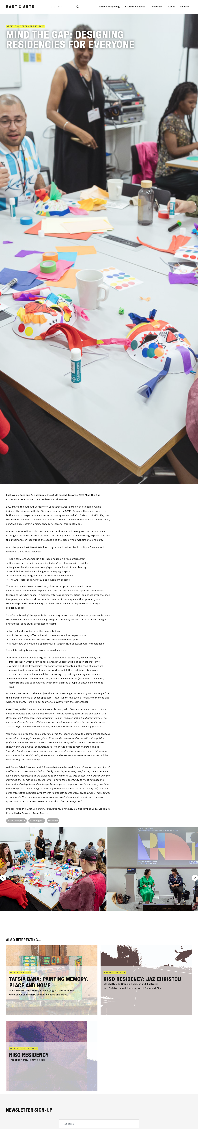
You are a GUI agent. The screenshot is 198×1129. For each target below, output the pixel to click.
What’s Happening (109, 6)
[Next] (195, 877)
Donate (184, 6)
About (171, 6)
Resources (157, 6)
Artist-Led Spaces (16, 820)
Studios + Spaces (135, 6)
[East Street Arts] (20, 7)
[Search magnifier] (77, 7)
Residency (53, 820)
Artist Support (37, 820)
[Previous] (3, 877)
